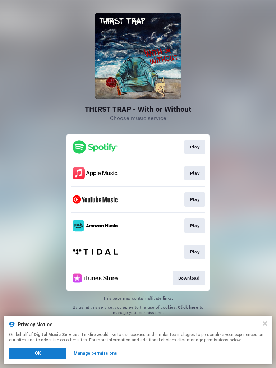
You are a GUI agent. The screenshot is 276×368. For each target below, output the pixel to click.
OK (38, 353)
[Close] (265, 323)
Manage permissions (95, 353)
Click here (188, 307)
